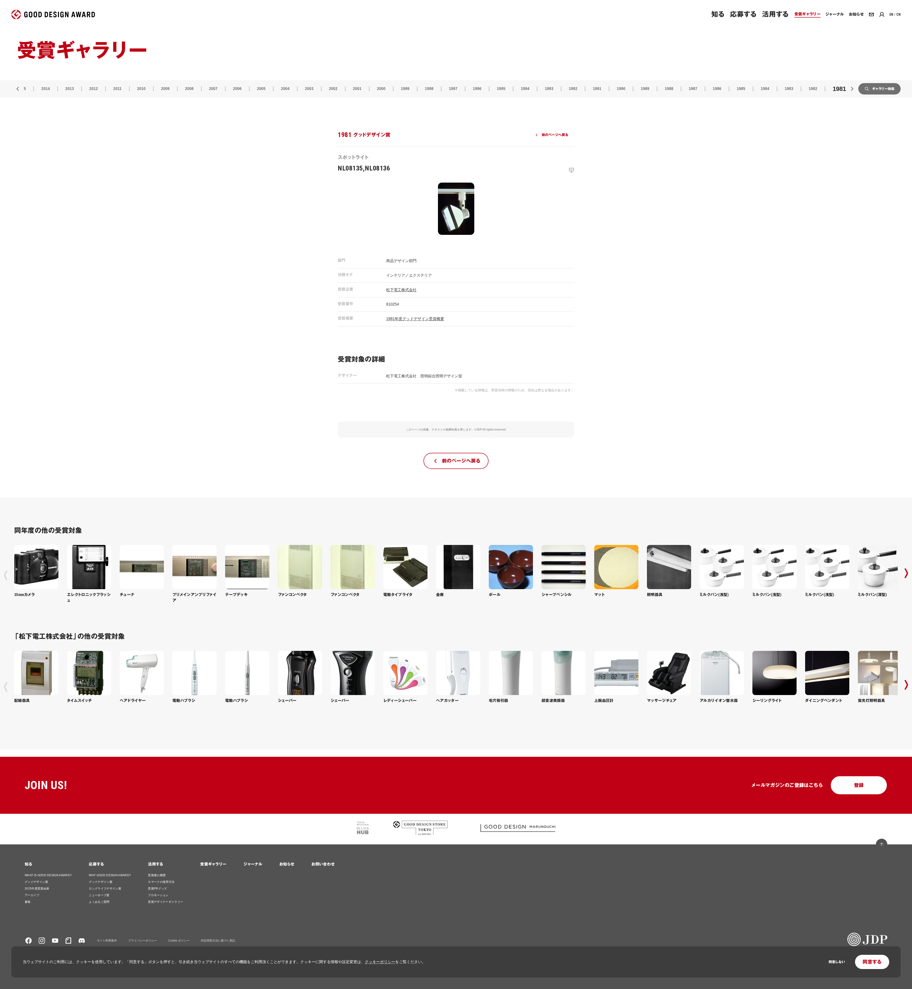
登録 (859, 785)
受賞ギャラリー (213, 864)
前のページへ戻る (555, 135)
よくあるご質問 (99, 902)
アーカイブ (32, 895)
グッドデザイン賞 (36, 882)
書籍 (28, 902)
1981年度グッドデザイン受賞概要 (415, 319)
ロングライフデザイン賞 (105, 888)
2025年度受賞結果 (37, 888)
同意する (872, 962)
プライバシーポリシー (142, 940)
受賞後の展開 (157, 875)
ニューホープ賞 (99, 895)
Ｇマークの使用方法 (161, 882)
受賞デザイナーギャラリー (165, 902)
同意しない (837, 962)
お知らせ (286, 864)
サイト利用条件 (107, 940)
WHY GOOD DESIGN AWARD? (110, 875)
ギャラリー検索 (883, 89)
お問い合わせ (323, 864)
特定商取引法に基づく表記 (218, 940)
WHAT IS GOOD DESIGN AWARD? (48, 875)
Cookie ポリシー (179, 940)
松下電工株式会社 (401, 290)
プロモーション (158, 895)
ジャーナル (252, 864)
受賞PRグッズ (157, 888)
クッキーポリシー (380, 962)
